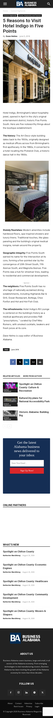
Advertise (28, 703)
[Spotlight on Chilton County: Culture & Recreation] (10, 387)
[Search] (49, 4)
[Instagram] (18, 692)
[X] (20, 362)
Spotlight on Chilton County (18, 551)
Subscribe (39, 703)
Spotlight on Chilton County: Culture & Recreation (30, 387)
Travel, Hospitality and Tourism (30, 15)
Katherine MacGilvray (11, 555)
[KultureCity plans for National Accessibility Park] (10, 401)
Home (5, 11)
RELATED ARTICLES (11, 376)
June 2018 (15, 349)
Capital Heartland (7, 390)
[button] (5, 4)
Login (37, 706)
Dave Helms (11, 36)
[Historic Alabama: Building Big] (10, 415)
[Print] (40, 362)
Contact (18, 703)
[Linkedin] (26, 362)
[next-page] (9, 426)
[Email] (33, 362)
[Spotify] (34, 693)
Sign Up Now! (27, 470)
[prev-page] (5, 426)
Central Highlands (18, 11)
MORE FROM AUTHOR (32, 376)
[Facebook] (13, 362)
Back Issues (18, 706)
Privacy (29, 706)
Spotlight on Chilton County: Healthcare (25, 581)
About (10, 703)
